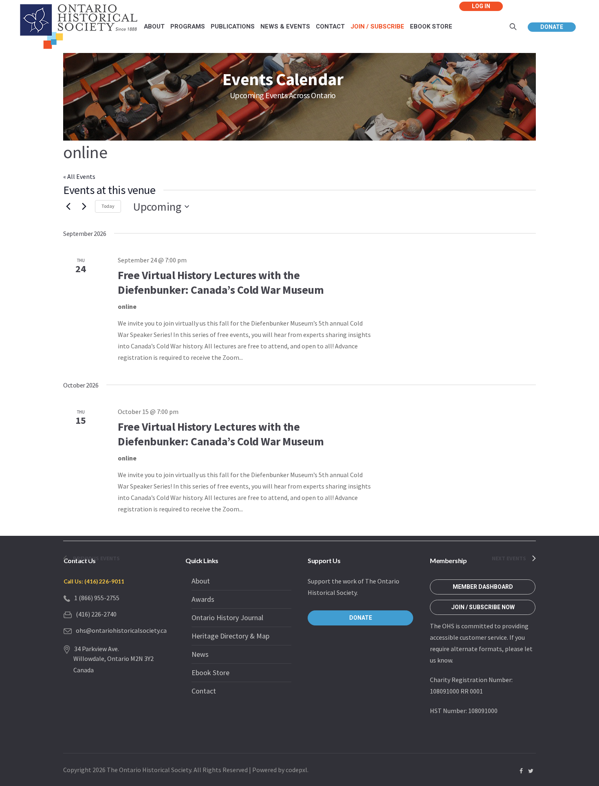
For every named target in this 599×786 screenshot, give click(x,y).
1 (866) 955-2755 (96, 598)
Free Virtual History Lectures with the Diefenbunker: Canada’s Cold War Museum (221, 282)
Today (108, 206)
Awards (203, 599)
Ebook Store (210, 672)
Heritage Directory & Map (230, 636)
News (200, 654)
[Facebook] (521, 771)
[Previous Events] (68, 206)
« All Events (79, 176)
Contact (204, 691)
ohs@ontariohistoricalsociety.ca (121, 630)
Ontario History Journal (227, 617)
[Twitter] (530, 771)
